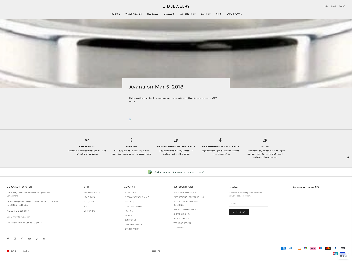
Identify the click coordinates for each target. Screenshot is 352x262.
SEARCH (128, 215)
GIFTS (219, 14)
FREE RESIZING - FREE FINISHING (189, 197)
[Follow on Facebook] (8, 238)
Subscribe (239, 212)
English (26, 251)
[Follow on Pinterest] (22, 238)
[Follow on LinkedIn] (43, 238)
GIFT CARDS (89, 211)
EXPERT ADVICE (234, 14)
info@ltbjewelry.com (21, 217)
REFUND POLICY (131, 229)
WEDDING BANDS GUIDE (185, 192)
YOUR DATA (179, 227)
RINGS (87, 206)
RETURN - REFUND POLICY (186, 209)
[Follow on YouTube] (29, 238)
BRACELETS (169, 14)
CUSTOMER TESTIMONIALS (136, 197)
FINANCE (128, 211)
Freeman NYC (312, 187)
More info (201, 172)
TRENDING (115, 14)
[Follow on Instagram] (15, 238)
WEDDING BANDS (133, 14)
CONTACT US (130, 220)
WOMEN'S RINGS (188, 14)
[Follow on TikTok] (36, 238)
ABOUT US (129, 201)
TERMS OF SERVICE (133, 224)
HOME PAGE (130, 192)
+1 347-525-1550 (21, 211)
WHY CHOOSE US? (133, 206)
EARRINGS (206, 14)
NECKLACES (152, 14)
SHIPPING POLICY (182, 214)
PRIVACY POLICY (181, 218)
